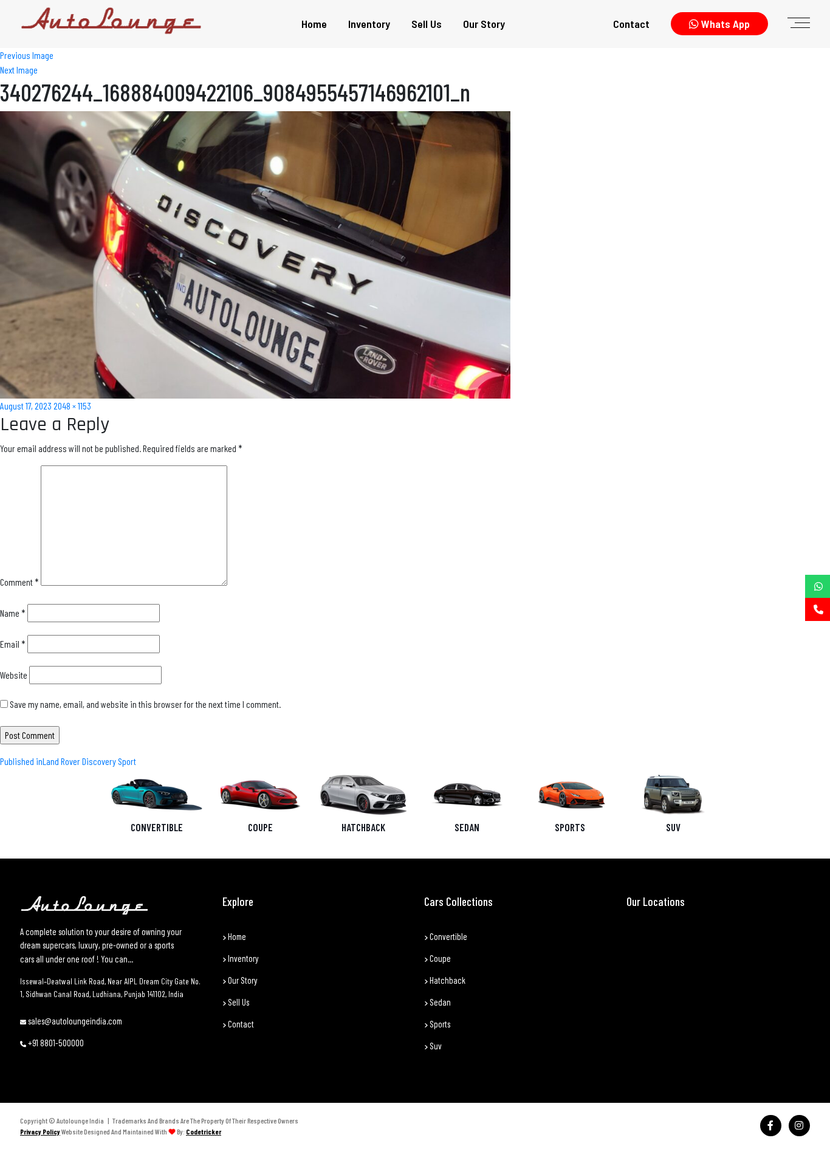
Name (13, 613)
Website (13, 675)
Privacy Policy (40, 1131)
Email (13, 644)
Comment (19, 582)
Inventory (369, 23)
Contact (631, 23)
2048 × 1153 (72, 405)
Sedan (466, 827)
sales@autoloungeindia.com (74, 1020)
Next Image (19, 69)
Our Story (484, 23)
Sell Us (426, 23)
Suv (435, 1045)
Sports (570, 827)
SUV (673, 827)
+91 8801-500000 (55, 1042)
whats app (724, 23)
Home (314, 23)
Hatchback (363, 827)
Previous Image (26, 55)
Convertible (157, 827)
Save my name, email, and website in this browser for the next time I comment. (145, 704)
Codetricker (203, 1131)
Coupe (260, 827)
